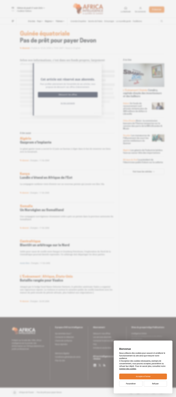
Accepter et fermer (143, 376)
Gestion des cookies (127, 369)
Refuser (155, 384)
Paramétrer (131, 384)
